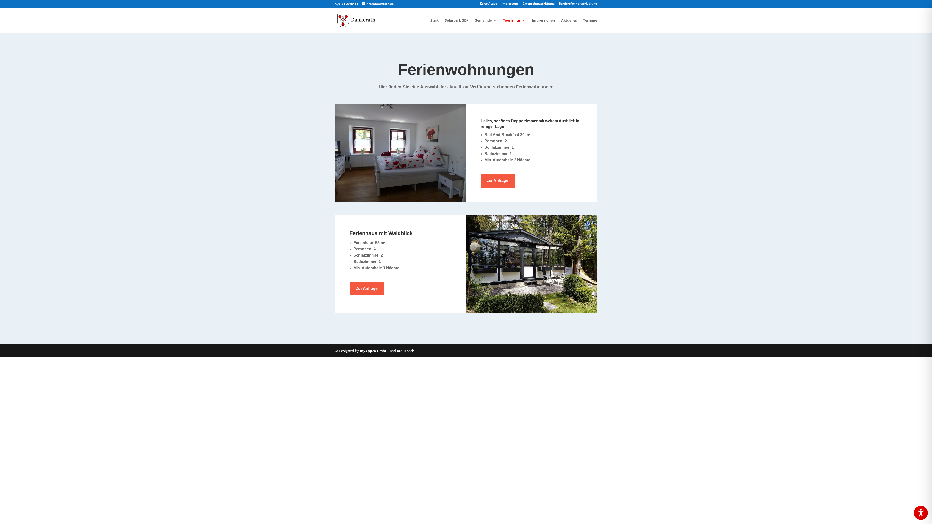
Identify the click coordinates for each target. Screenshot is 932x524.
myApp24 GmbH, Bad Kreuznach (387, 350)
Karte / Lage (488, 4)
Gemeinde (483, 21)
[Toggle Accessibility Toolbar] (920, 512)
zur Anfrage (497, 181)
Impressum (509, 4)
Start (434, 21)
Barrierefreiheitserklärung (578, 4)
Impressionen (543, 21)
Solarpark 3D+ (456, 21)
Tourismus (512, 21)
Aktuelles (569, 21)
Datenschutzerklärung (538, 4)
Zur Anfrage (367, 289)
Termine (590, 21)
